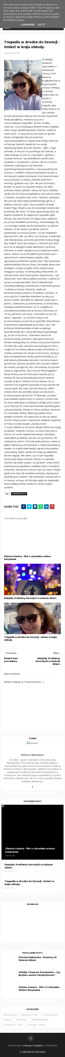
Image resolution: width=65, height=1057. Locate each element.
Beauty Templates (33, 1045)
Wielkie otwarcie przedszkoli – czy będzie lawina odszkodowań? (39, 974)
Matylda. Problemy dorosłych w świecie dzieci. (30, 598)
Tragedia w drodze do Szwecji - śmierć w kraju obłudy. (30, 638)
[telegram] (35, 506)
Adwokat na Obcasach (34, 1051)
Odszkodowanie (50, 1014)
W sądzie (8, 1019)
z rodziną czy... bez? (13, 1024)
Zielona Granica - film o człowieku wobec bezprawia (27, 558)
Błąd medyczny (10, 1014)
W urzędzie (22, 1019)
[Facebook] (32, 788)
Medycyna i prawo (30, 1014)
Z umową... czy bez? (36, 1024)
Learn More (28, 24)
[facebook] (30, 1038)
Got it (41, 24)
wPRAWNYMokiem (19, 494)
